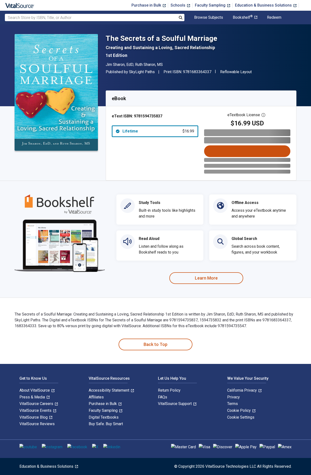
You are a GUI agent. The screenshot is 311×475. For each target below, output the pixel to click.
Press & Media (32, 397)
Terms (232, 403)
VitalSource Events (35, 410)
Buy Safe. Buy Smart (106, 424)
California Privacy (242, 390)
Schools (178, 5)
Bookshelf (243, 17)
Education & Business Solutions (264, 5)
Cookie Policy (239, 410)
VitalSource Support (175, 403)
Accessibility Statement (109, 390)
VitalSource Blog (34, 417)
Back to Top (155, 344)
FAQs (162, 397)
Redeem (274, 17)
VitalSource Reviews (37, 424)
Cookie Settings (240, 417)
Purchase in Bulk (146, 5)
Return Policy (169, 390)
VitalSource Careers (36, 403)
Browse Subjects (208, 17)
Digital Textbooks (104, 417)
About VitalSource (35, 390)
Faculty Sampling (210, 5)
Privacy (233, 397)
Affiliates (96, 397)
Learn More (206, 278)
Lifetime (158, 131)
